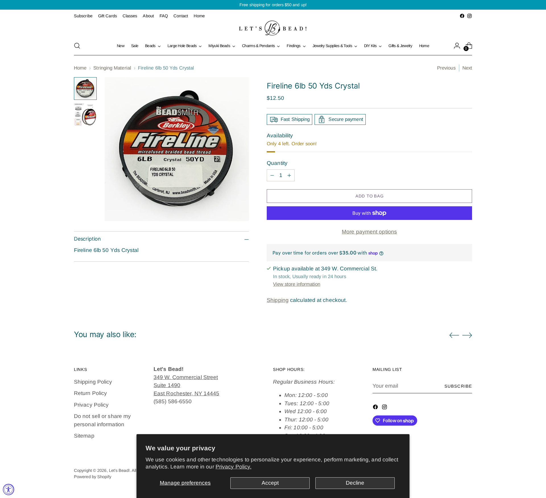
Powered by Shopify (92, 476)
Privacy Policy (91, 405)
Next (467, 68)
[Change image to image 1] (85, 88)
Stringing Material (112, 68)
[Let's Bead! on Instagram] (469, 15)
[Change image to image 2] (85, 114)
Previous (446, 68)
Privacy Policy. (233, 467)
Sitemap (84, 436)
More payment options (369, 232)
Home (80, 68)
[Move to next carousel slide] (467, 335)
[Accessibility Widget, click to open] (8, 489)
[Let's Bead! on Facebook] (462, 15)
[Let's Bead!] (273, 28)
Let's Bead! (119, 470)
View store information (296, 284)
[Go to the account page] (457, 45)
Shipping (278, 300)
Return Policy (90, 393)
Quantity (277, 163)
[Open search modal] (77, 45)
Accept (270, 483)
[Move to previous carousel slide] (454, 335)
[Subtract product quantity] (272, 175)
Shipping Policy (93, 382)
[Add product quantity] (289, 175)
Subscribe (458, 386)
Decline (355, 483)
